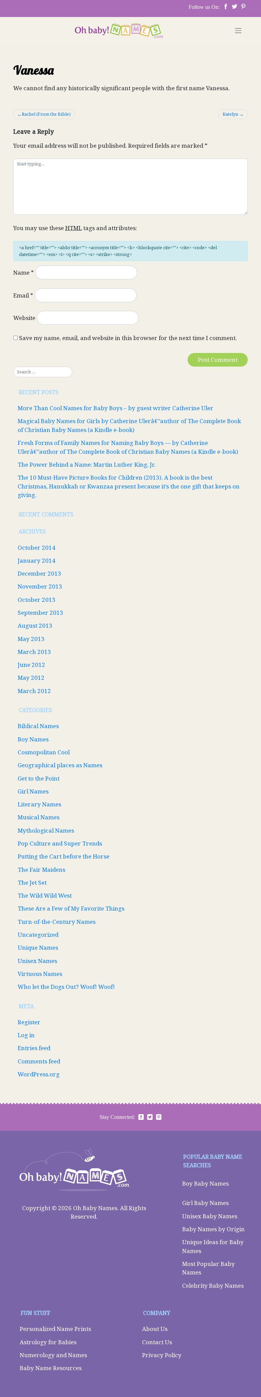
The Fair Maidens (41, 869)
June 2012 (31, 665)
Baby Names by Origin (213, 1229)
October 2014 (36, 547)
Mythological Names (46, 830)
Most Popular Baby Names (208, 1268)
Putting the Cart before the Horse (63, 856)
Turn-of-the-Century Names (56, 922)
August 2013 (35, 625)
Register (29, 1022)
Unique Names (38, 947)
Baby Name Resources (51, 1368)
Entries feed (34, 1048)
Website (24, 318)
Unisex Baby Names (209, 1216)
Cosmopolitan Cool (44, 752)
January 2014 (36, 560)
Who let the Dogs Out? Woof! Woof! (66, 987)
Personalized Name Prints (55, 1329)
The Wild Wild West (45, 895)
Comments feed (39, 1061)
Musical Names (38, 817)
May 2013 (31, 639)
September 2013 (40, 612)
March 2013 (34, 652)
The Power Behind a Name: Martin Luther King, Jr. (87, 464)
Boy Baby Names (205, 1183)
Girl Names (33, 791)
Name (23, 272)
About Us (155, 1329)
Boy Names (33, 739)
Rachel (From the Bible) (46, 114)
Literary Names (39, 804)
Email (23, 295)
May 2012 (31, 677)
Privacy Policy (161, 1355)
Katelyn (230, 114)
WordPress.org (38, 1074)
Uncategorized (38, 934)
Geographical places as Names (60, 765)
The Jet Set (32, 882)
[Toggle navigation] (238, 31)
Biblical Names (38, 726)
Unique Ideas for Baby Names (213, 1246)
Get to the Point (38, 778)
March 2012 (34, 691)
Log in (26, 1035)
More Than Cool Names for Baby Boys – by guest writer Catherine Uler (115, 408)
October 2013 (36, 600)
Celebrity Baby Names (213, 1285)
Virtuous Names (40, 974)
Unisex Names (37, 961)
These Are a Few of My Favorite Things (71, 908)
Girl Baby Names (205, 1203)
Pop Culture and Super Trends (60, 843)
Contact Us (157, 1342)
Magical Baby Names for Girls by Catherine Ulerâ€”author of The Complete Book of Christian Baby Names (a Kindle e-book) (129, 425)
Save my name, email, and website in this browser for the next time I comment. (128, 338)
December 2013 (39, 573)
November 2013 (40, 586)
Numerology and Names (53, 1355)
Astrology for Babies (48, 1342)
